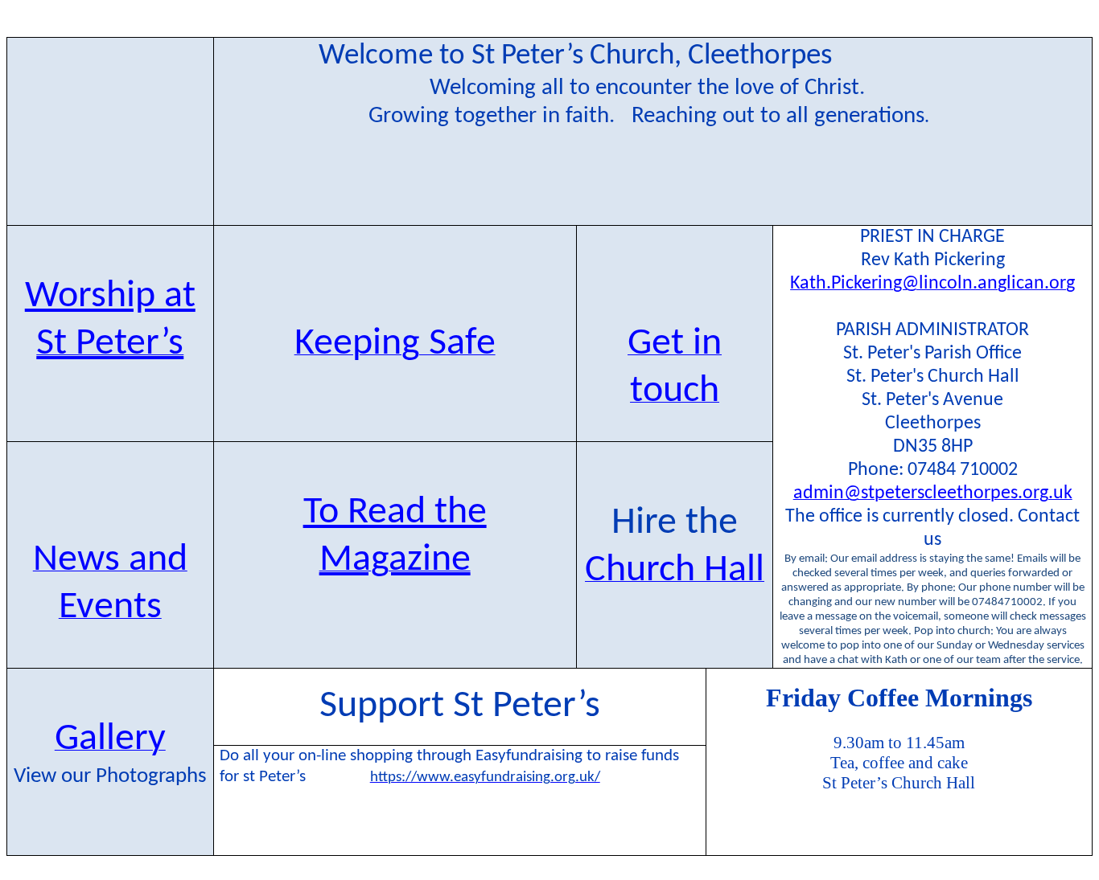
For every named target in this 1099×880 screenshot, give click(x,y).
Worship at (110, 296)
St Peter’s (109, 344)
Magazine (395, 560)
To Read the (395, 512)
